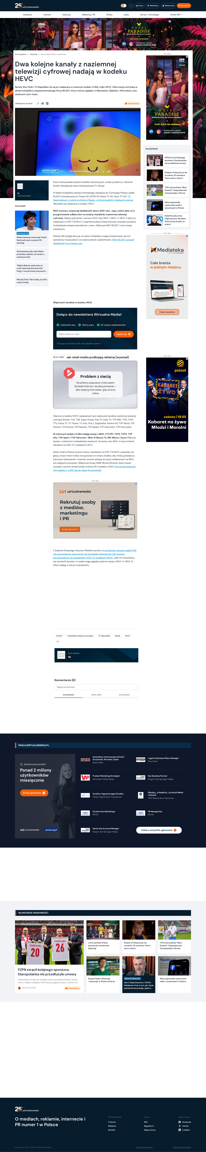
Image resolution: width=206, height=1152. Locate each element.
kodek (117, 636)
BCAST (59, 636)
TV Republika (104, 636)
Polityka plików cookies (182, 1147)
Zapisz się (121, 334)
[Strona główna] (27, 5)
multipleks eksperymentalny (80, 636)
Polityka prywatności (144, 1147)
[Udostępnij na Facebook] (43, 103)
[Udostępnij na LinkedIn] (47, 103)
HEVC (127, 636)
